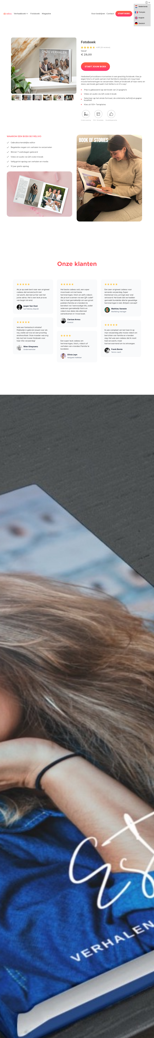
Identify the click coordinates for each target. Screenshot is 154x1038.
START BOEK (124, 13)
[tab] (16, 97)
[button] (21, 14)
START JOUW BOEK (95, 66)
